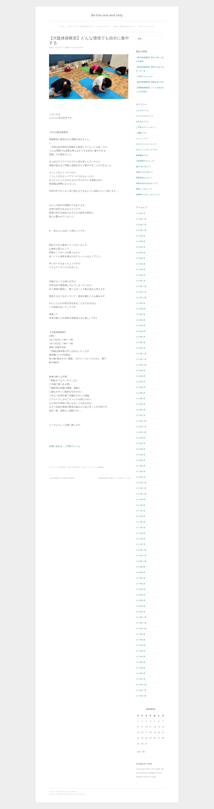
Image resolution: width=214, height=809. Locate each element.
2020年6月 (140, 583)
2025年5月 (140, 258)
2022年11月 (141, 426)
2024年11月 (141, 292)
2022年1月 (140, 477)
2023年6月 (140, 387)
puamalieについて (87, 26)
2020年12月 (141, 550)
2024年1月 (140, 348)
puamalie (62, 467)
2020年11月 (141, 555)
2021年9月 (140, 499)
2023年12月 (141, 353)
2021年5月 (140, 522)
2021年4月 (140, 527)
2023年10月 (141, 365)
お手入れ (139, 121)
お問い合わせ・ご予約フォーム (64, 446)
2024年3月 (140, 337)
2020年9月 (140, 567)
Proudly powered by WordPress (63, 792)
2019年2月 (140, 673)
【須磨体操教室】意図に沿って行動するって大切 (113, 478)
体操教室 (100, 467)
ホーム (62, 26)
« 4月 (138, 751)
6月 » (144, 751)
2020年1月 (140, 611)
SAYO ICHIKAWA (76, 47)
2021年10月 (141, 494)
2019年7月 (140, 645)
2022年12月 (141, 421)
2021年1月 (140, 544)
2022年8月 (140, 438)
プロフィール (72, 26)
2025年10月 (141, 230)
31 (146, 743)
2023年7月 (140, 381)
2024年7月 (140, 314)
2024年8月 (140, 308)
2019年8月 (140, 639)
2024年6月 (140, 320)
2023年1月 (140, 415)
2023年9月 (140, 370)
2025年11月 (141, 224)
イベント (139, 138)
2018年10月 (141, 696)
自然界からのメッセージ (146, 194)
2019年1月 (140, 679)
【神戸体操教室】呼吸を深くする (150, 82)
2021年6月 (140, 516)
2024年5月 (140, 325)
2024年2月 (140, 342)
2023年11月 (141, 359)
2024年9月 (140, 303)
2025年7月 (140, 247)
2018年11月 (141, 690)
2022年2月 (140, 471)
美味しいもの (141, 189)
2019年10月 (141, 628)
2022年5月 (140, 454)
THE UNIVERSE (74, 467)
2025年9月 (140, 236)
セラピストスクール (144, 144)
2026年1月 (140, 213)
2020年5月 (140, 589)
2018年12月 (141, 684)
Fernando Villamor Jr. (76, 794)
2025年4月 (140, 264)
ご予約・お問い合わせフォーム (124, 26)
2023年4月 (140, 398)
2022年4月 (140, 460)
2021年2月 (140, 538)
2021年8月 (140, 505)
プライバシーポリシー (146, 26)
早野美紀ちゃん (142, 177)
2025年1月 (140, 280)
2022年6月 (140, 449)
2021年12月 (141, 482)
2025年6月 (140, 252)
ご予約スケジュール (144, 76)
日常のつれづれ (142, 172)
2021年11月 (141, 488)
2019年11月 (141, 623)
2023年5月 (140, 393)
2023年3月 (140, 404)
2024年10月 (141, 297)
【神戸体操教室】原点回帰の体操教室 (61, 478)
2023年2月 (140, 409)
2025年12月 (141, 219)
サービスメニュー (103, 26)
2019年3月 (140, 668)
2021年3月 (140, 533)
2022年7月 (140, 443)
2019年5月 (140, 656)
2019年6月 (140, 651)
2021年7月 (140, 510)
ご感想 (139, 132)
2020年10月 (141, 561)
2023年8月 (140, 376)
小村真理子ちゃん (143, 161)
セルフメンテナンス (88, 467)
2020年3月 (140, 600)
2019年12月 (141, 617)
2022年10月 (141, 432)
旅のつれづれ (141, 166)
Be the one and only (107, 15)
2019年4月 (140, 662)
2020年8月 (140, 572)
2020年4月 (140, 595)
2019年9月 (140, 634)
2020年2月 (140, 606)
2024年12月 (141, 286)
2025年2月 (140, 275)
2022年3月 (140, 466)
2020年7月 (140, 578)
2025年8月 (140, 241)
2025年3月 (140, 269)
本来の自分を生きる (144, 183)
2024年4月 (140, 331)
